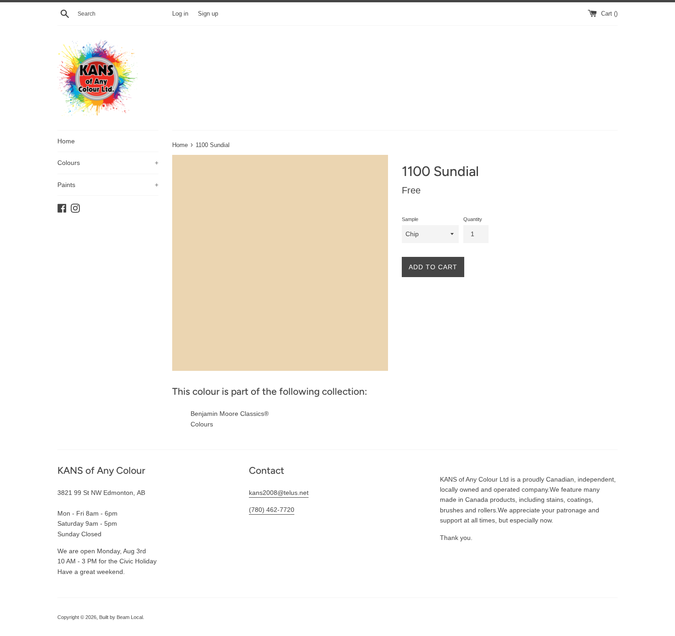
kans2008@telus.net (279, 492)
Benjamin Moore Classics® (230, 413)
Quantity (472, 219)
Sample (410, 219)
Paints (107, 184)
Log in (180, 14)
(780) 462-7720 (271, 509)
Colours (107, 162)
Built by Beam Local (121, 617)
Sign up (208, 14)
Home (66, 141)
